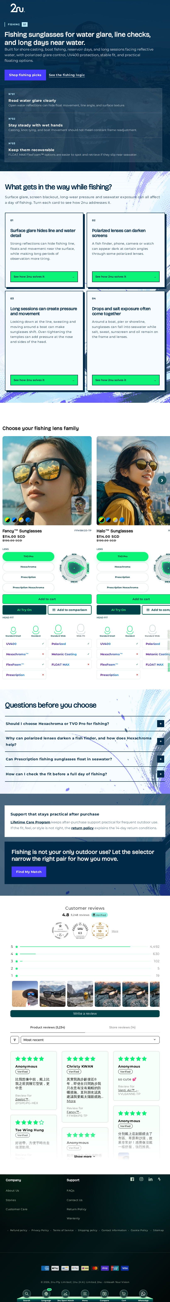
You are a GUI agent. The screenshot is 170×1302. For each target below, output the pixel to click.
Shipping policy (87, 1230)
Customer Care (17, 1209)
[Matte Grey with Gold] (21, 519)
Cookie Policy (139, 1230)
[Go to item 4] (108, 994)
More (115, 931)
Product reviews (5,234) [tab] (47, 1027)
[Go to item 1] (25, 994)
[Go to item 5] (135, 994)
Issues (169, 645)
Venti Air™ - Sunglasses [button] (127, 1090)
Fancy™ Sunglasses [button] (75, 1112)
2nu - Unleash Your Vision (113, 1282)
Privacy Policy (40, 1230)
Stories (11, 1200)
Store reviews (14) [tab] (122, 1027)
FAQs (70, 1190)
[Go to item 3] (80, 994)
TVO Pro (28, 556)
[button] (85, 947)
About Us (12, 1190)
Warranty (73, 1218)
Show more (83, 1156)
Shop (169, 657)
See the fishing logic (67, 75)
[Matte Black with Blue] (14, 519)
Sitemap (158, 1230)
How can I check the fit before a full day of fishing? (56, 774)
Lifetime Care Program (30, 822)
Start (169, 634)
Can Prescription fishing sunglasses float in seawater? (59, 759)
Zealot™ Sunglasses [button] (24, 1099)
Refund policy (18, 1230)
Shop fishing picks (25, 75)
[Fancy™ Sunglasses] (80, 505)
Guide (169, 667)
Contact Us (75, 1200)
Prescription (28, 577)
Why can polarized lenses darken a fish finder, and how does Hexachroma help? (79, 741)
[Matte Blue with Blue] (28, 519)
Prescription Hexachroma (28, 587)
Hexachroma (28, 566)
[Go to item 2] (53, 994)
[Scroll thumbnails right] (154, 994)
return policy (82, 828)
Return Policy (76, 1209)
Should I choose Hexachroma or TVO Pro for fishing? (57, 724)
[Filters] (14, 1040)
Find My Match (29, 872)
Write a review (85, 1014)
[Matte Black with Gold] (7, 519)
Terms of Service (63, 1230)
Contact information (114, 1230)
